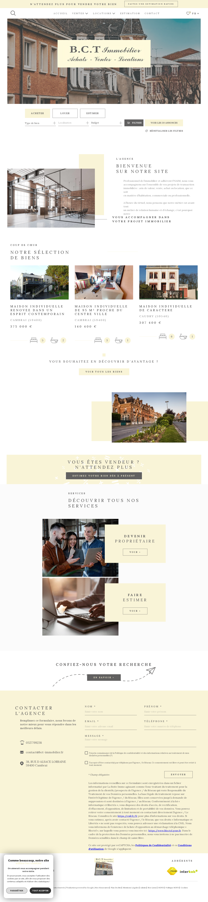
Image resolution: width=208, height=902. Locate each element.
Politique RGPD (172, 887)
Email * (92, 721)
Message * (94, 736)
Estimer (92, 113)
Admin (143, 887)
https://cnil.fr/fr (127, 815)
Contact (152, 13)
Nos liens (152, 887)
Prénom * (153, 706)
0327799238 (34, 742)
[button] (104, 354)
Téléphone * (156, 721)
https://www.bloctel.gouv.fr (164, 830)
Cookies (184, 888)
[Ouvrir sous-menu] (87, 13)
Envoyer (178, 774)
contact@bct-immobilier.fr (44, 752)
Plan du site (116, 887)
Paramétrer (16, 890)
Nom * (90, 706)
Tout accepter (40, 890)
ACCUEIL (61, 13)
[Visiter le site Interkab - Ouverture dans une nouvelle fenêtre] (172, 871)
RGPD (161, 887)
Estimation (130, 13)
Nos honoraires (102, 887)
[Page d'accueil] (104, 874)
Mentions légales (131, 887)
